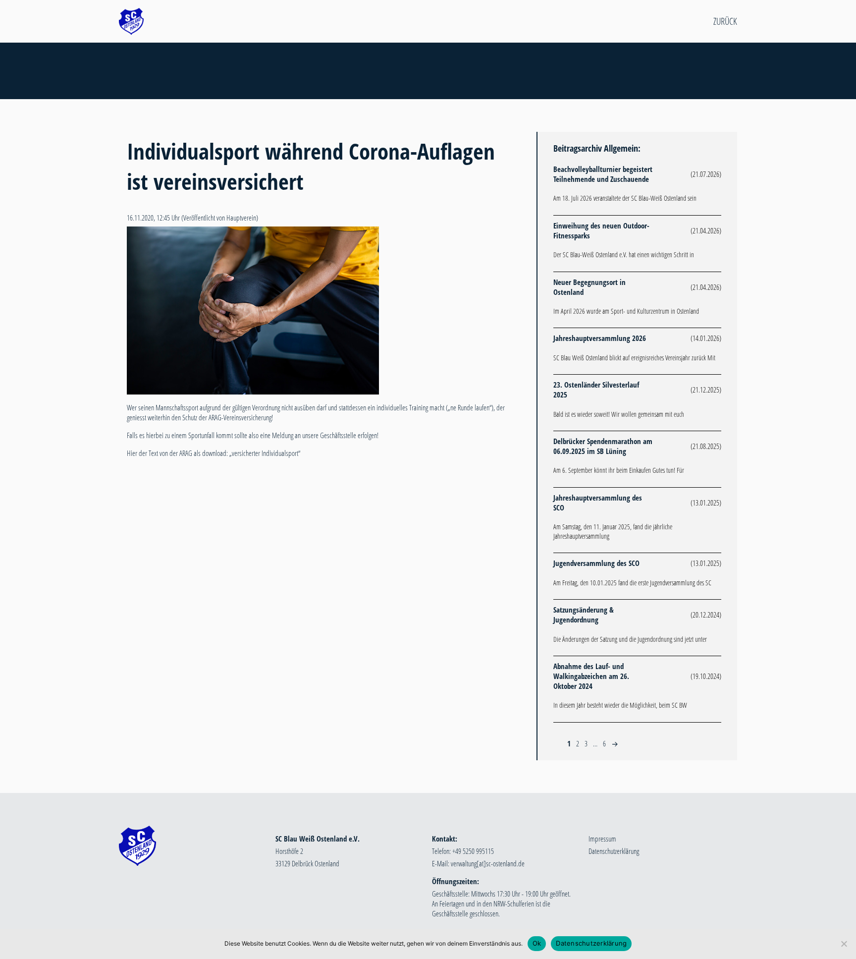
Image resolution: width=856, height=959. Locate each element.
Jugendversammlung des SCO (596, 563)
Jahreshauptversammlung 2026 (599, 338)
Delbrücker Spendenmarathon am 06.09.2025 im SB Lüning (602, 446)
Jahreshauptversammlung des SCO (597, 502)
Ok (537, 943)
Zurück (725, 21)
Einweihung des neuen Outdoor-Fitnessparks (601, 230)
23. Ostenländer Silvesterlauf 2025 (596, 389)
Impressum (602, 839)
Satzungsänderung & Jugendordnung (583, 614)
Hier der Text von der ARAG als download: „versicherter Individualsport (212, 453)
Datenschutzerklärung (613, 851)
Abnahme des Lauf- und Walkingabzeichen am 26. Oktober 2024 (591, 676)
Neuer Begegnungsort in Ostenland (589, 287)
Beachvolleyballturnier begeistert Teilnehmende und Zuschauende (602, 174)
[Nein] (844, 944)
